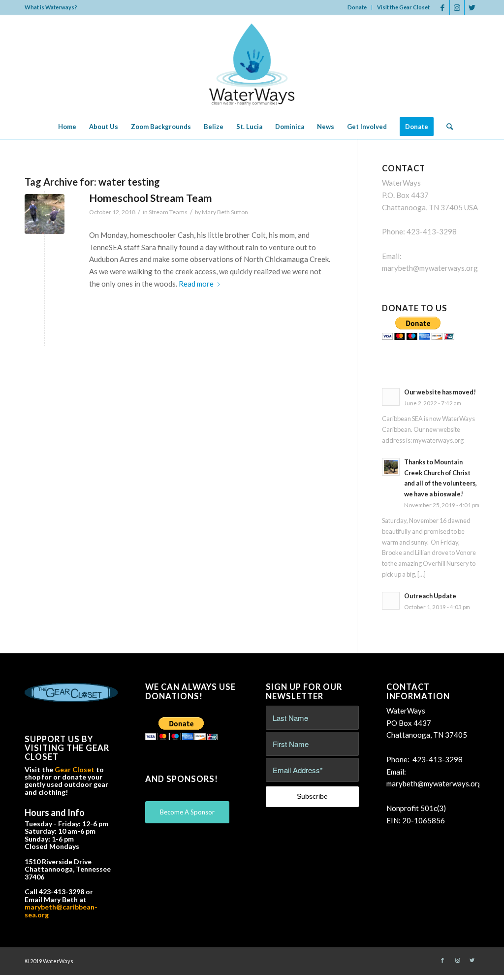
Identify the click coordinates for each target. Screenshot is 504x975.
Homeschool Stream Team (150, 198)
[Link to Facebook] (442, 7)
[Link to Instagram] (457, 7)
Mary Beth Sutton (225, 212)
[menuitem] (357, 7)
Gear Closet (74, 769)
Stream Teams (168, 212)
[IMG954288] (44, 214)
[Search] (446, 126)
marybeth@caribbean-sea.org (61, 910)
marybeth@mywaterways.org (430, 267)
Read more (196, 283)
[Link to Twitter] (472, 7)
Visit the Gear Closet (403, 7)
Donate (357, 7)
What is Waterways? (51, 7)
